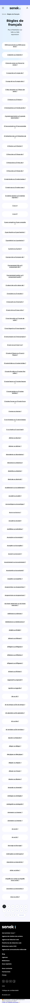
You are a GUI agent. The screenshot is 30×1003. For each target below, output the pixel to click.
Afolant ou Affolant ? (15, 671)
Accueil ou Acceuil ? (15, 521)
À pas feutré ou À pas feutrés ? (15, 232)
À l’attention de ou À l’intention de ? (15, 137)
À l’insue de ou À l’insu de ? (15, 163)
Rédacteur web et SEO (9, 946)
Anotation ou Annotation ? (15, 889)
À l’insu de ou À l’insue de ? (15, 154)
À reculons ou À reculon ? (15, 294)
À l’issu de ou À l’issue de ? (15, 171)
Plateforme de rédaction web (11, 943)
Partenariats (6, 972)
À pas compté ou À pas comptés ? (15, 223)
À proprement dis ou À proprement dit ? (15, 266)
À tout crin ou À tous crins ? (15, 310)
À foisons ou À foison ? (15, 100)
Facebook (14, 981)
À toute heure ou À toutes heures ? (15, 382)
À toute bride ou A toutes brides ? (15, 363)
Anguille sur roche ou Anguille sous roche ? (15, 879)
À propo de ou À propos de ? (15, 257)
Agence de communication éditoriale (14, 949)
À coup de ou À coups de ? (15, 73)
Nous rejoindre (7, 964)
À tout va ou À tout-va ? (15, 345)
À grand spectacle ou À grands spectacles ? (15, 117)
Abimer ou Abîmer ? (15, 446)
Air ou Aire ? (15, 721)
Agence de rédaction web (10, 940)
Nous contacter (7, 968)
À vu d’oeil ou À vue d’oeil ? (15, 430)
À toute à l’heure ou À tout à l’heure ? (15, 354)
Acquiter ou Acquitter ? (15, 579)
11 (21, 911)
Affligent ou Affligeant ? (15, 647)
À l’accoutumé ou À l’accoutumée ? (15, 127)
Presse (4, 975)
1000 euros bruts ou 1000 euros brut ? (15, 45)
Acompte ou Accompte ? (15, 537)
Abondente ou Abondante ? (15, 454)
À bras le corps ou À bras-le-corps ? (15, 64)
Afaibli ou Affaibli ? (15, 630)
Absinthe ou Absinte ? (15, 471)
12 (25, 911)
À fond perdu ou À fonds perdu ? (15, 108)
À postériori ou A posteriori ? (15, 240)
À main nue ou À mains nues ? (15, 187)
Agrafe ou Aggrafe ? (15, 688)
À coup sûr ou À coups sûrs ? (15, 81)
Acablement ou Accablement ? (15, 488)
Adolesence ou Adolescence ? (15, 622)
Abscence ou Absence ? (15, 463)
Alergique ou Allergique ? (15, 754)
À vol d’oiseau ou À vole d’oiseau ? (15, 420)
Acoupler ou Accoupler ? (15, 546)
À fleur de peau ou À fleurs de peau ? (15, 90)
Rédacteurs (6, 961)
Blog (3, 954)
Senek (15, 8)
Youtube (10, 981)
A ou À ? (15, 214)
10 (17, 911)
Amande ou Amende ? (15, 787)
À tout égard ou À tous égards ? (15, 328)
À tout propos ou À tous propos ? (15, 337)
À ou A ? (15, 206)
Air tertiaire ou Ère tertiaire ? (15, 730)
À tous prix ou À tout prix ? (15, 302)
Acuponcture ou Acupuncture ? (15, 595)
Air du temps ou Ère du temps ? (15, 705)
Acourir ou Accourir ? (15, 554)
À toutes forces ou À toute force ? (15, 402)
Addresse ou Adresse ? (15, 614)
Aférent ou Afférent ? (15, 638)
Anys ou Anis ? (15, 897)
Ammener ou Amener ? (15, 812)
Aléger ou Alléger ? (15, 746)
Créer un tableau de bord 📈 (11, 1002)
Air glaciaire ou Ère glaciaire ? (15, 713)
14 (10, 915)
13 (6, 915)
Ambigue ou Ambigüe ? (15, 796)
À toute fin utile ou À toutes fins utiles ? (15, 372)
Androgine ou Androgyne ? (15, 854)
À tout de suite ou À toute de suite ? (15, 319)
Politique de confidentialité (10, 990)
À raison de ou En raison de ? (15, 285)
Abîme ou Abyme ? (15, 438)
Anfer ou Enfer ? (15, 870)
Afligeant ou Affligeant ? (15, 663)
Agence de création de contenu (12, 936)
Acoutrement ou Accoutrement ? (15, 562)
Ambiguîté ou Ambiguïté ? (15, 804)
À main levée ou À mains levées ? (15, 179)
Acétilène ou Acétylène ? (15, 529)
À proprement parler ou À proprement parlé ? (15, 276)
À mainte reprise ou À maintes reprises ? (15, 196)
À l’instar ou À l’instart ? (15, 146)
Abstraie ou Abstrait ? (15, 479)
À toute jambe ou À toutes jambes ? (15, 392)
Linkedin (7, 981)
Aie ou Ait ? (15, 696)
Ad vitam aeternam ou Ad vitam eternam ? (15, 604)
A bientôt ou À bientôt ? (15, 55)
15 (14, 915)
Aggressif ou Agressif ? (15, 680)
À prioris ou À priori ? (15, 249)
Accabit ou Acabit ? (15, 496)
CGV (3, 986)
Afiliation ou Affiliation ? (15, 655)
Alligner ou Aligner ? (15, 763)
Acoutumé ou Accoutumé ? (15, 570)
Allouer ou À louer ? (15, 771)
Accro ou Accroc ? (15, 512)
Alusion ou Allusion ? (15, 779)
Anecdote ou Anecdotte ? (15, 862)
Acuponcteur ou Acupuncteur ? (15, 587)
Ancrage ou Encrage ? (15, 845)
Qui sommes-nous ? (8, 933)
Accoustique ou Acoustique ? (15, 504)
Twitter (3, 981)
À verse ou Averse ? (15, 411)
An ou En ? (15, 829)
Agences (5, 957)
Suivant (21, 915)
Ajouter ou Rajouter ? (15, 738)
